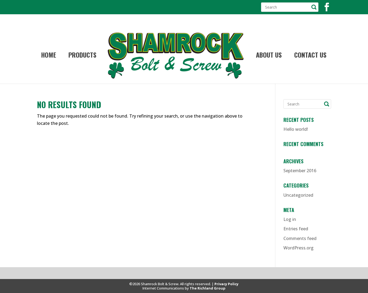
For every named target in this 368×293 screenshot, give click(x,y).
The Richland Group (207, 288)
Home (48, 56)
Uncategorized (298, 195)
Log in (289, 219)
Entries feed (295, 229)
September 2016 (299, 171)
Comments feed (300, 238)
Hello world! (295, 129)
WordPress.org (298, 248)
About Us (269, 56)
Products (82, 56)
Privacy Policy (226, 283)
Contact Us (310, 56)
